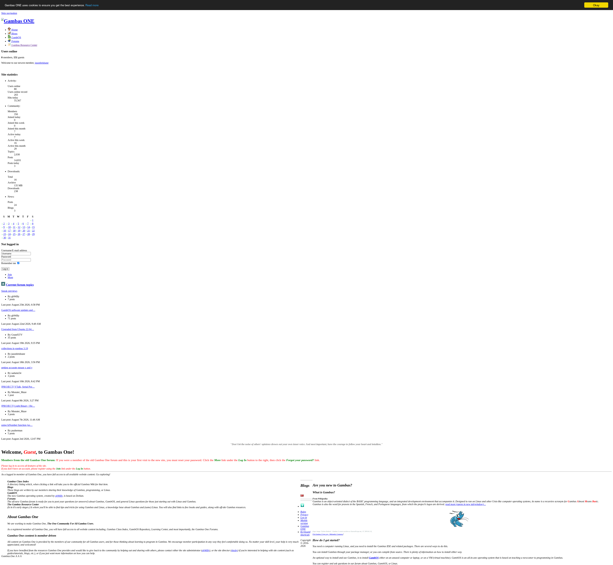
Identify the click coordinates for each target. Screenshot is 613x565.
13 (24, 227)
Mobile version (304, 522)
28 (28, 234)
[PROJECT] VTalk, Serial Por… (18, 386)
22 (33, 230)
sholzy (234, 550)
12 (19, 227)
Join (10, 274)
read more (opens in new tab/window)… (465, 504)
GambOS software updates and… (18, 310)
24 (9, 234)
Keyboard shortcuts (305, 533)
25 (14, 234)
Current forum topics (20, 284)
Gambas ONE (304, 527)
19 (19, 230)
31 (9, 237)
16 (4, 230)
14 (28, 227)
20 (24, 230)
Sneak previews (9, 291)
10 (9, 227)
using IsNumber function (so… (17, 425)
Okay (596, 5)
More (10, 277)
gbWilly (59, 495)
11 (14, 227)
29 (33, 234)
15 (33, 227)
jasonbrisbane (42, 62)
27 (24, 234)
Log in (303, 517)
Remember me (8, 263)
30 (4, 237)
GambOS (374, 557)
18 (14, 230)
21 (28, 230)
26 (19, 234)
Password (6, 256)
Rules (303, 511)
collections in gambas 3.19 (14, 348)
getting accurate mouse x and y (16, 367)
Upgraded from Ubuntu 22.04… (17, 329)
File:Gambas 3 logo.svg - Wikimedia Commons (328, 534)
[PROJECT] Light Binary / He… (18, 406)
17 (9, 230)
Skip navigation (9, 13)
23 (4, 234)
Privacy (304, 514)
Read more (91, 5)
